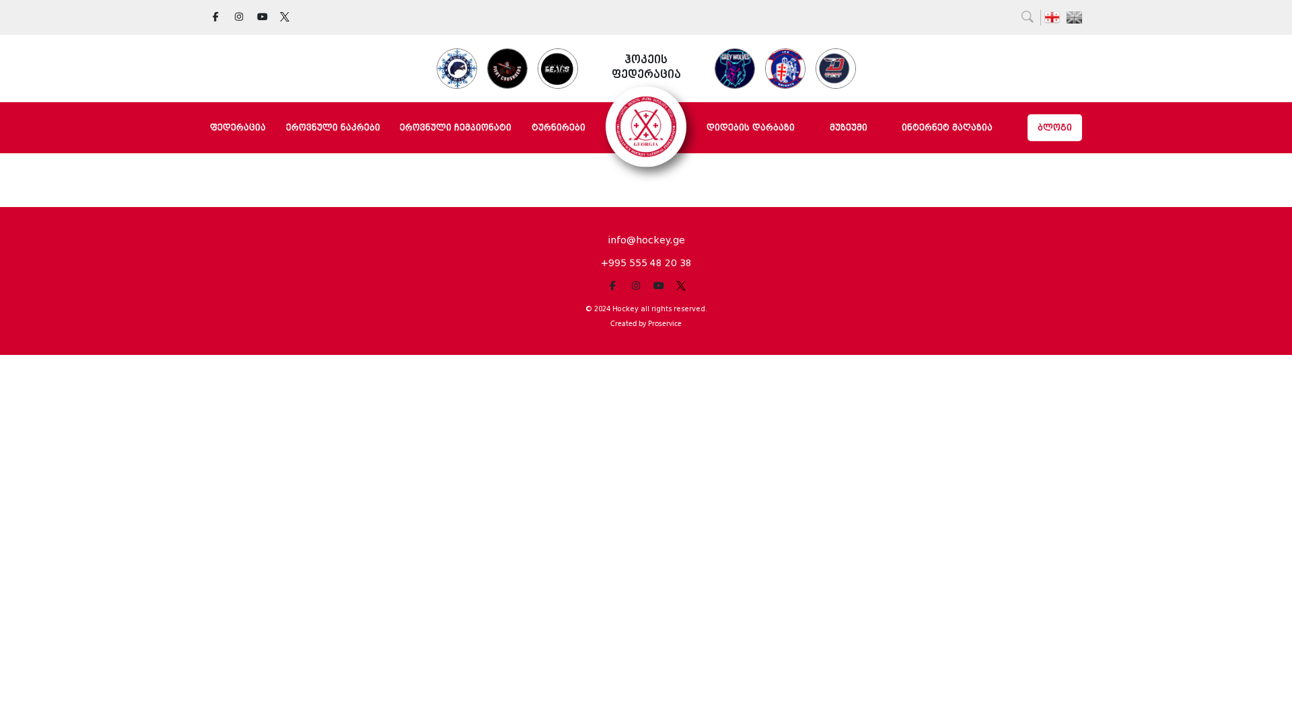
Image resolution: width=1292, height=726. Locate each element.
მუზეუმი (848, 127)
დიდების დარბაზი (751, 127)
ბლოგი (1055, 127)
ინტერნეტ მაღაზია (947, 127)
